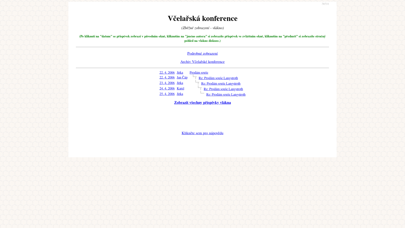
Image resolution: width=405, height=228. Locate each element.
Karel (180, 88)
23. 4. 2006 (167, 82)
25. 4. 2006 (167, 93)
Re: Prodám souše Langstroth (218, 78)
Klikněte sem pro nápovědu (202, 132)
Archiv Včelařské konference (202, 61)
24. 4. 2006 (167, 88)
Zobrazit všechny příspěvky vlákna (202, 102)
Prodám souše (199, 72)
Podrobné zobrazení (202, 53)
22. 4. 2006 (167, 72)
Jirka (180, 72)
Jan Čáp (182, 77)
